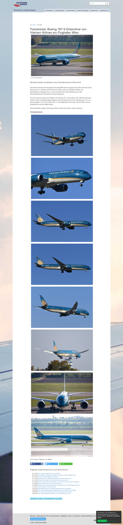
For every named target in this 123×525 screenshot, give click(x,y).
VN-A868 (41, 498)
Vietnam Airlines (34, 498)
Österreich (49, 10)
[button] (37, 464)
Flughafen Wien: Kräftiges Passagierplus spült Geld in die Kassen (54, 478)
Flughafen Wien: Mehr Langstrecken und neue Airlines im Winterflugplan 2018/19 (58, 485)
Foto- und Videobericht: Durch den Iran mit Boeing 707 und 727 (54, 493)
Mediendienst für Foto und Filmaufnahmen (48, 516)
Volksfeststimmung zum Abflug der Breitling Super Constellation (54, 488)
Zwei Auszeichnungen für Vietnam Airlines (49, 473)
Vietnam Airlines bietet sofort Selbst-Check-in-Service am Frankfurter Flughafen (58, 482)
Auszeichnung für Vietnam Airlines (47, 487)
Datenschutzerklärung (87, 516)
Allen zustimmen (102, 521)
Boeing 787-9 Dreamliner (49, 498)
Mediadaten (64, 516)
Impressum (77, 516)
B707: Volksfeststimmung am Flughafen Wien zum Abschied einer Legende (57, 490)
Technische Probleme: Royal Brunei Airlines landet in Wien (53, 480)
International (60, 10)
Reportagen (71, 10)
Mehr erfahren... (112, 521)
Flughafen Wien (58, 498)
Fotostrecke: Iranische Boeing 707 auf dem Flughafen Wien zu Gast (55, 492)
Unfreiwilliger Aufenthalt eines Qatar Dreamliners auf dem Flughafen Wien (57, 475)
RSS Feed (33, 516)
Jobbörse (103, 10)
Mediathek (94, 10)
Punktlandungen (83, 10)
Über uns (70, 516)
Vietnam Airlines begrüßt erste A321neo (48, 477)
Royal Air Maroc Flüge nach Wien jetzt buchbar (50, 483)
